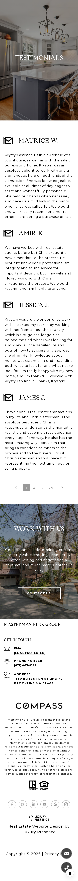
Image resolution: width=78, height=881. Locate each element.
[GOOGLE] (55, 804)
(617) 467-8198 (25, 665)
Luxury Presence (39, 832)
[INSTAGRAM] (23, 804)
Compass (45, 727)
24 (51, 487)
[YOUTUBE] (44, 804)
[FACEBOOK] (12, 804)
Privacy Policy (58, 854)
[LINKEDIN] (34, 804)
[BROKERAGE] (66, 804)
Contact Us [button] (39, 593)
